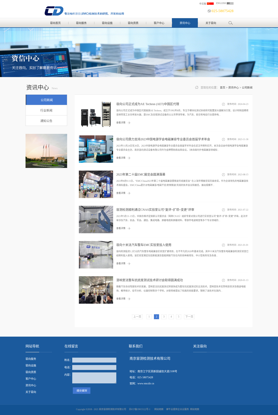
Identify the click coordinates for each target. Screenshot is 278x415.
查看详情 (120, 122)
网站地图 (158, 409)
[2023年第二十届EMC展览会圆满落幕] (96, 172)
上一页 (137, 316)
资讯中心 (233, 87)
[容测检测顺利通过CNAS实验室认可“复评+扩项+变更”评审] (96, 207)
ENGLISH (221, 3)
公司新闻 (247, 87)
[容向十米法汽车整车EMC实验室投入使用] (96, 242)
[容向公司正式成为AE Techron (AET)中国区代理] (96, 101)
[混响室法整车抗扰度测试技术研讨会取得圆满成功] (96, 277)
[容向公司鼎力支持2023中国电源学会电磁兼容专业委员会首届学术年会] (96, 137)
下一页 (189, 316)
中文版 (202, 3)
